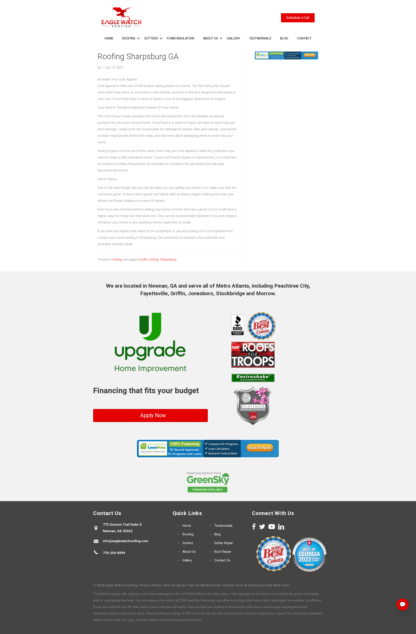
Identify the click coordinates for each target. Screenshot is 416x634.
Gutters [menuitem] (151, 38)
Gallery (187, 560)
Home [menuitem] (109, 38)
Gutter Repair (223, 543)
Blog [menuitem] (284, 38)
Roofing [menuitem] (128, 38)
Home (186, 526)
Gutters (187, 543)
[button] (138, 38)
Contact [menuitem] (304, 38)
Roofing (187, 534)
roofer (143, 259)
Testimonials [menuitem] (260, 38)
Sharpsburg (168, 259)
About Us (189, 552)
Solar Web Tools (277, 585)
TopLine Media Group (203, 585)
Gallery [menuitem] (233, 38)
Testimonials (223, 526)
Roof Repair (222, 552)
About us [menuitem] (210, 38)
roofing (116, 259)
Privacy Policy (150, 585)
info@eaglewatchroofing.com (125, 541)
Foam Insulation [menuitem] (180, 38)
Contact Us (222, 560)
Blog (217, 534)
